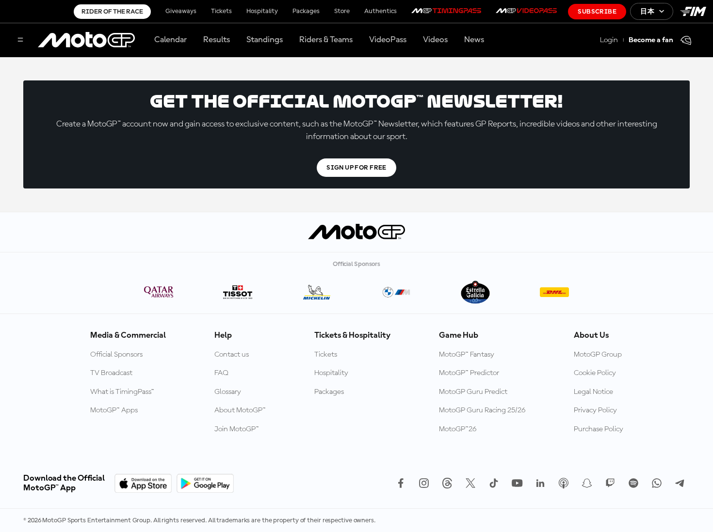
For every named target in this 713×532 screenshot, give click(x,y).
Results (216, 39)
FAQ (221, 373)
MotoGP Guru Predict (473, 392)
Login (609, 40)
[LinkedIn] (540, 483)
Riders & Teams (326, 39)
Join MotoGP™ (236, 429)
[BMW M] (396, 292)
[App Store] (143, 483)
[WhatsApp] (656, 483)
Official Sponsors (116, 355)
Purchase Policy (598, 429)
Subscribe (597, 11)
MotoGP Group (598, 355)
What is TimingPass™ (122, 392)
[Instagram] (424, 483)
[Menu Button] (20, 40)
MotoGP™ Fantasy (466, 355)
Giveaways (180, 11)
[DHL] (554, 292)
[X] (470, 483)
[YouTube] (517, 483)
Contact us (231, 355)
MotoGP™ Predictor (469, 373)
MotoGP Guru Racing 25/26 (482, 410)
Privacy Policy (595, 410)
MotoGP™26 (457, 429)
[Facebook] (400, 483)
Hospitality (262, 11)
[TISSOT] (237, 292)
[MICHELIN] (316, 292)
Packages (306, 11)
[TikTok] (493, 483)
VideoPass (387, 39)
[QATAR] (158, 292)
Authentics (380, 11)
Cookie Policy (595, 373)
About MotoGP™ (240, 410)
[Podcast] (563, 483)
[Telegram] (680, 483)
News (474, 39)
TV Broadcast (111, 373)
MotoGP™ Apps (114, 410)
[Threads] (447, 483)
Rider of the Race (112, 11)
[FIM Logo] (693, 11)
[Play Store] (205, 483)
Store (342, 11)
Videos (435, 39)
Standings (264, 39)
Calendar (170, 39)
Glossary (227, 392)
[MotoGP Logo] (86, 40)
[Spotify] (633, 483)
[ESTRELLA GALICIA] (475, 292)
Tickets (221, 11)
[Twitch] (610, 483)
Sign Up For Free (356, 167)
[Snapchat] (587, 483)
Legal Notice (593, 392)
